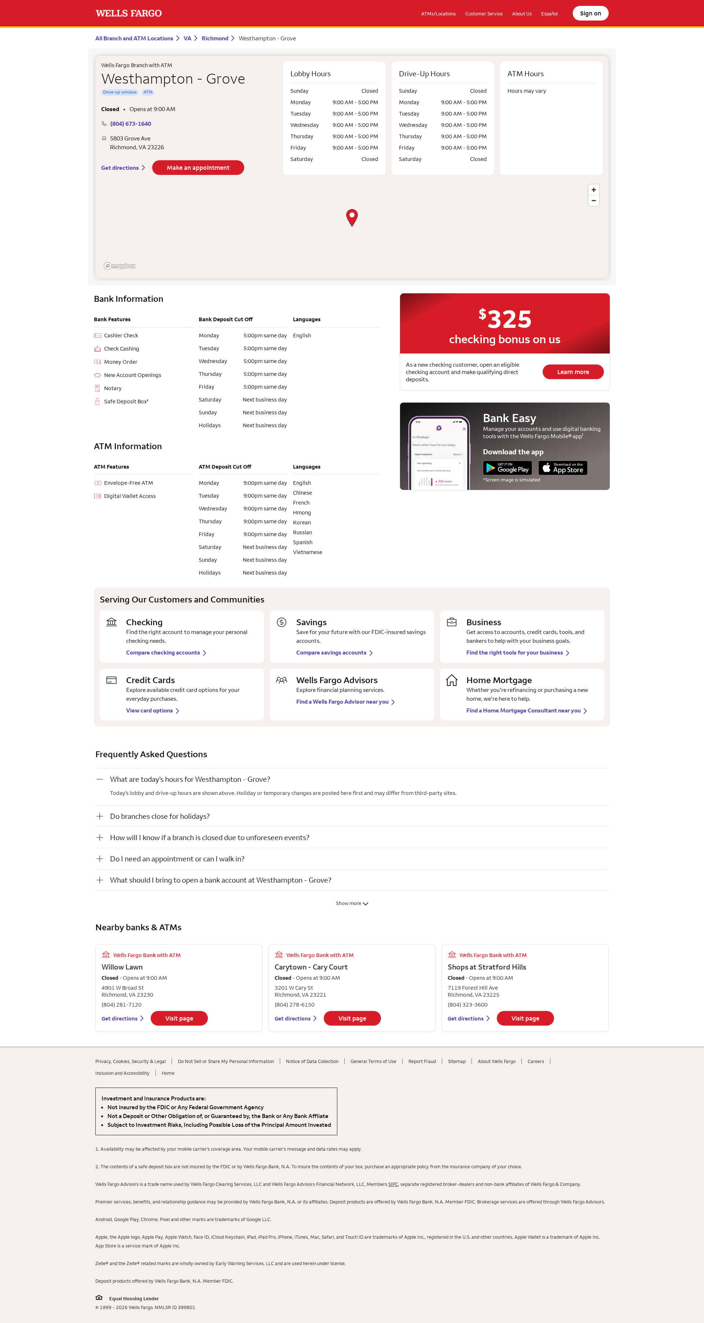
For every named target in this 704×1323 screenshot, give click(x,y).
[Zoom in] (593, 189)
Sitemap (457, 1061)
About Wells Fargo (497, 1061)
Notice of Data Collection (312, 1061)
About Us (522, 14)
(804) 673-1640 (130, 123)
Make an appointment (198, 168)
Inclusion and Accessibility (122, 1073)
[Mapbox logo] (119, 266)
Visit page (179, 1018)
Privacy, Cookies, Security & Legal (130, 1061)
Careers (536, 1061)
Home (168, 1073)
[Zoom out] (593, 200)
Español (549, 14)
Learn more (573, 372)
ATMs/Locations (438, 14)
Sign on (590, 13)
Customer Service (484, 14)
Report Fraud (422, 1061)
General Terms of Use (373, 1061)
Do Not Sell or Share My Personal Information (226, 1061)
